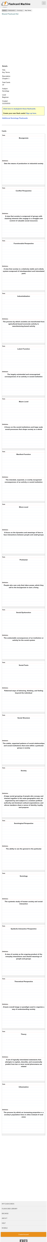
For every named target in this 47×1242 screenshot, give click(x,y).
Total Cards (6, 82)
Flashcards (11, 10)
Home (4, 10)
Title (3, 70)
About (4, 1218)
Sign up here (31, 113)
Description (6, 76)
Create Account (23, 1234)
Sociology (19, 10)
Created (5, 101)
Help (3, 1223)
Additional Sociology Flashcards (15, 118)
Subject (5, 88)
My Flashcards (8, 1204)
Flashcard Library (9, 1209)
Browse (5, 1213)
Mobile (5, 1228)
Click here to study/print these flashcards (19, 109)
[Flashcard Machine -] (15, 4)
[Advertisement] (23, 40)
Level (4, 95)
